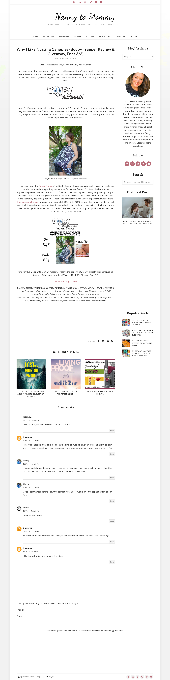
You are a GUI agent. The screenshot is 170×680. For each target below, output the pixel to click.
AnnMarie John (50, 677)
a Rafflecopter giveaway (66, 281)
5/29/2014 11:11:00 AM (31, 440)
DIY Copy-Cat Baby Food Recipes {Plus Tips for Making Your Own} (141, 353)
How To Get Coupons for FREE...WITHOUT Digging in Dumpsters (142, 332)
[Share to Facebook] (99, 341)
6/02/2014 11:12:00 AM (31, 531)
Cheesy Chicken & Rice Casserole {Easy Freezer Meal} (142, 343)
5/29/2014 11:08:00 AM (31, 420)
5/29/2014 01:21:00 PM (31, 487)
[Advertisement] (137, 268)
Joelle (26, 507)
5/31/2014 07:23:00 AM (31, 511)
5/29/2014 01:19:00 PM (31, 464)
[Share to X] (103, 341)
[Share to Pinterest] (108, 341)
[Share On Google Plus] (113, 341)
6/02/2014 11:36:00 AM (31, 552)
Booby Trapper (46, 186)
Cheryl (26, 460)
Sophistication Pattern (27, 202)
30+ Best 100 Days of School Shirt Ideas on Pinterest (141, 322)
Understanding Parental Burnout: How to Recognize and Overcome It (138, 222)
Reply (112, 431)
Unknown (27, 437)
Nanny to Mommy (85, 16)
